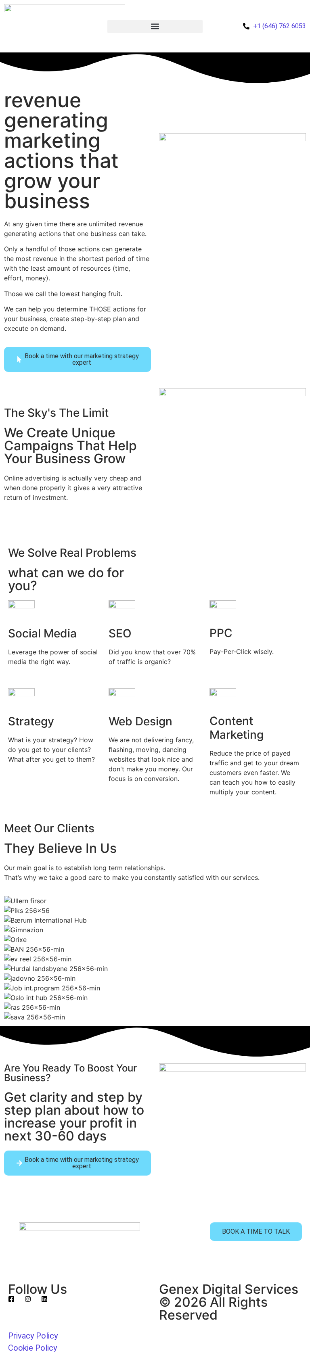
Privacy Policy (33, 1336)
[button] (155, 26)
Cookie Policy (32, 1348)
